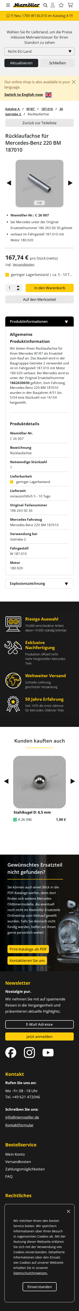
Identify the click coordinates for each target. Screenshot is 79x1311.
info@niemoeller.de (22, 1117)
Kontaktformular (19, 1124)
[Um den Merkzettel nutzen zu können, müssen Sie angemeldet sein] (61, 5)
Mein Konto (15, 1154)
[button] (8, 5)
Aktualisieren (21, 62)
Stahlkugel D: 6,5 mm (32, 812)
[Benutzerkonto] (53, 5)
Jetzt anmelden (39, 1036)
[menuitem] (12, 109)
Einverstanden (39, 1286)
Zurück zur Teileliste (39, 122)
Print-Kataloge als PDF (28, 949)
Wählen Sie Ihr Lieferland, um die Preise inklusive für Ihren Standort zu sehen (39, 37)
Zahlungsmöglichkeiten (25, 1169)
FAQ (9, 1176)
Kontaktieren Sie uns (27, 960)
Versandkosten (23, 264)
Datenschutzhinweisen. (30, 1273)
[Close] (73, 82)
